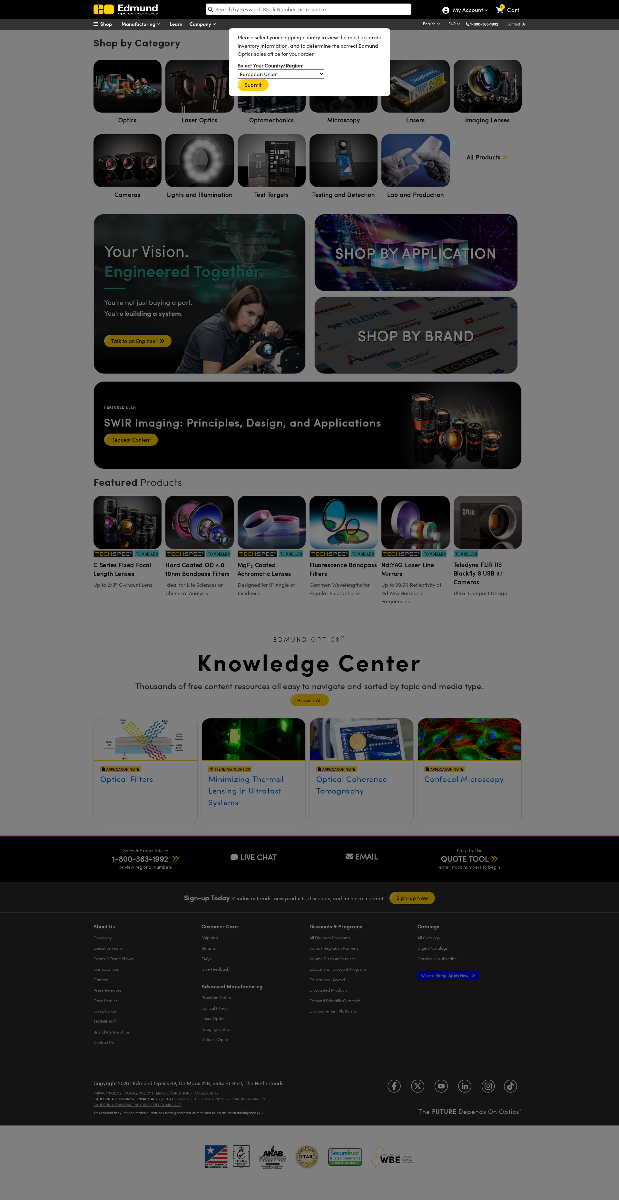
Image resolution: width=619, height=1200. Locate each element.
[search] (308, 9)
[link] (510, 5)
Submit (253, 84)
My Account (467, 11)
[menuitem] (109, 24)
